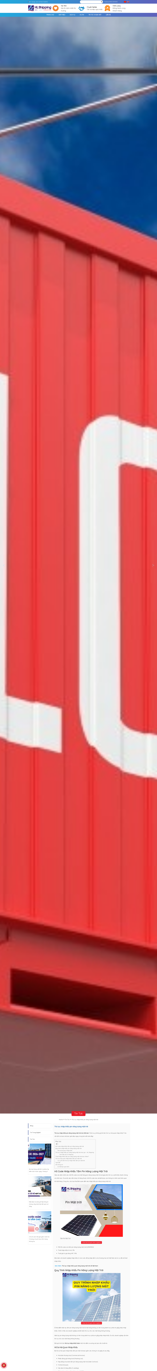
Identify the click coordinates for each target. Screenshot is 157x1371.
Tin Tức (67, 1119)
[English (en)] (128, 2)
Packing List (78, 1358)
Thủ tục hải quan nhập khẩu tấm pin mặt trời (68, 1158)
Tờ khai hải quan (63, 1365)
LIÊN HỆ (108, 15)
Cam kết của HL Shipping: (67, 1154)
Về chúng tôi (59, 1164)
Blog (31, 1126)
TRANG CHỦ (50, 15)
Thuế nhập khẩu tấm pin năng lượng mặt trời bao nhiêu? (72, 1156)
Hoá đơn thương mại (64, 1355)
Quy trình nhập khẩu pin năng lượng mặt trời (68, 1148)
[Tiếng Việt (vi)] (125, 2)
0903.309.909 (113, 2)
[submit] (101, 1)
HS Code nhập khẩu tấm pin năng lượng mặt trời (69, 1146)
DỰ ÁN (82, 15)
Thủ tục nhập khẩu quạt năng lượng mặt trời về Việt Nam (80, 1266)
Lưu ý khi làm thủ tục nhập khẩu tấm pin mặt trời (71, 1160)
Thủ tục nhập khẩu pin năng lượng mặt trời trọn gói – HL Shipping (74, 1152)
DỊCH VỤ (72, 15)
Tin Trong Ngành (35, 1132)
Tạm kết (57, 1162)
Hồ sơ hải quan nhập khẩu (65, 1150)
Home (61, 1119)
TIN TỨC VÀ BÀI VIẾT (94, 15)
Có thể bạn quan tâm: (63, 1166)
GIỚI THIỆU (62, 15)
